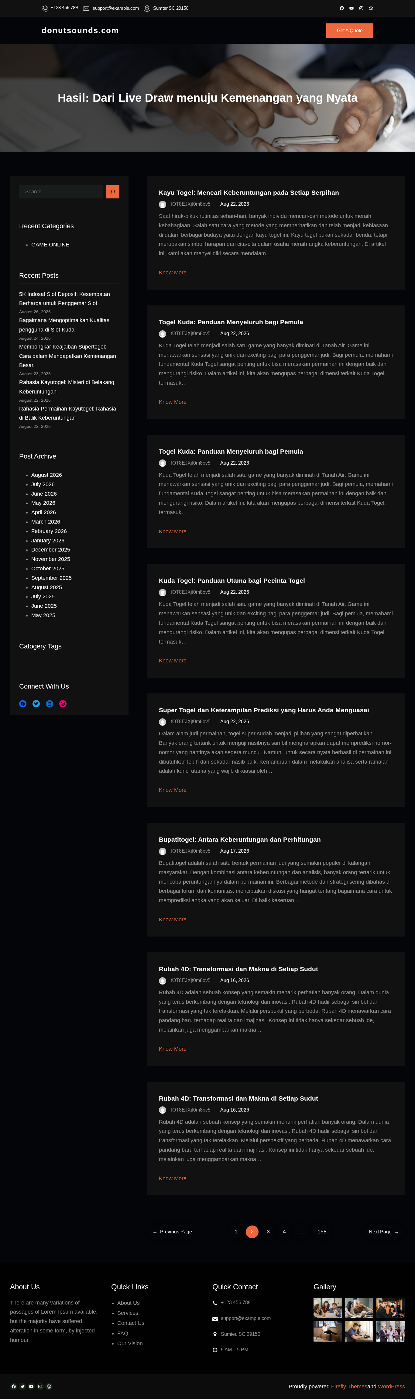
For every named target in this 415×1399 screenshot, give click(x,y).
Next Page (384, 1231)
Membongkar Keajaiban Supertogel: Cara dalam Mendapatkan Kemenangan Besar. (67, 356)
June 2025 (44, 606)
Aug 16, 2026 (234, 980)
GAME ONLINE (50, 245)
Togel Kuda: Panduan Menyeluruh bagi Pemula (231, 321)
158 (322, 1232)
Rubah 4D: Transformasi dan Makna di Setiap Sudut (238, 968)
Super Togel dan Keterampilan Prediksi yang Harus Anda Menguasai (264, 709)
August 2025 (46, 587)
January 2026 (47, 541)
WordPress (391, 1387)
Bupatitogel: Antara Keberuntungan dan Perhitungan (240, 839)
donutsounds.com (80, 30)
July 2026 (43, 484)
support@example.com (116, 8)
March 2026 (45, 522)
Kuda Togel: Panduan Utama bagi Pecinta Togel (232, 580)
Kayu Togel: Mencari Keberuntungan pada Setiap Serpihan (249, 192)
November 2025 (50, 559)
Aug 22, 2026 (234, 204)
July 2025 (43, 596)
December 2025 (50, 550)
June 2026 (44, 494)
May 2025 (43, 615)
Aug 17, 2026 (234, 851)
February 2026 (49, 531)
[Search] (112, 191)
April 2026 (43, 512)
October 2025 (47, 568)
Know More (173, 273)
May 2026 (43, 503)
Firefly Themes (349, 1387)
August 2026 (46, 475)
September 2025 (51, 578)
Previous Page (172, 1231)
